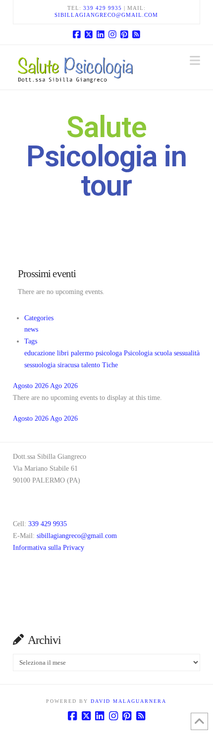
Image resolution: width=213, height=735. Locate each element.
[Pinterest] (124, 34)
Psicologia (139, 353)
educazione (40, 353)
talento (91, 365)
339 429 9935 (102, 8)
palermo (83, 353)
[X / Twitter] (89, 34)
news (31, 329)
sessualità (187, 353)
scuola (164, 353)
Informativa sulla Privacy (48, 547)
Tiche (110, 365)
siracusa (69, 365)
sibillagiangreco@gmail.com (106, 15)
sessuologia (40, 365)
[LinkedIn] (100, 34)
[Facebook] (77, 34)
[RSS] (136, 34)
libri (64, 353)
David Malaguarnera (128, 701)
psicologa (110, 353)
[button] (195, 60)
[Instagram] (112, 34)
